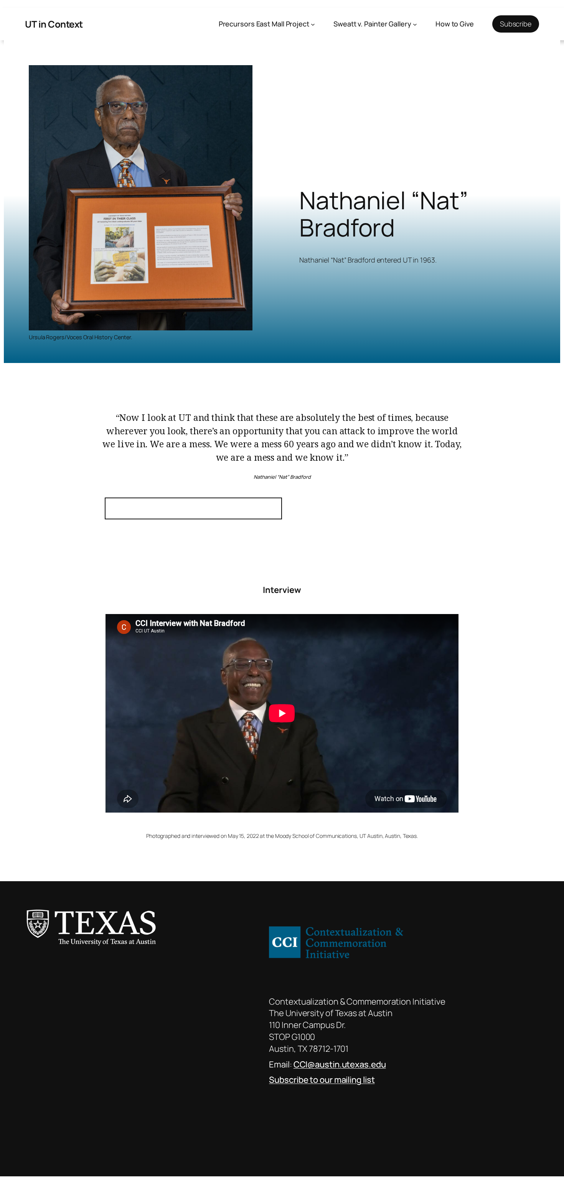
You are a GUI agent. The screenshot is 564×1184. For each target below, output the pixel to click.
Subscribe (515, 23)
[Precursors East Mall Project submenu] (313, 24)
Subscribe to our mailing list (321, 1079)
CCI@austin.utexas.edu (340, 1064)
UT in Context (54, 24)
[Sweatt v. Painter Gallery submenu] (415, 24)
